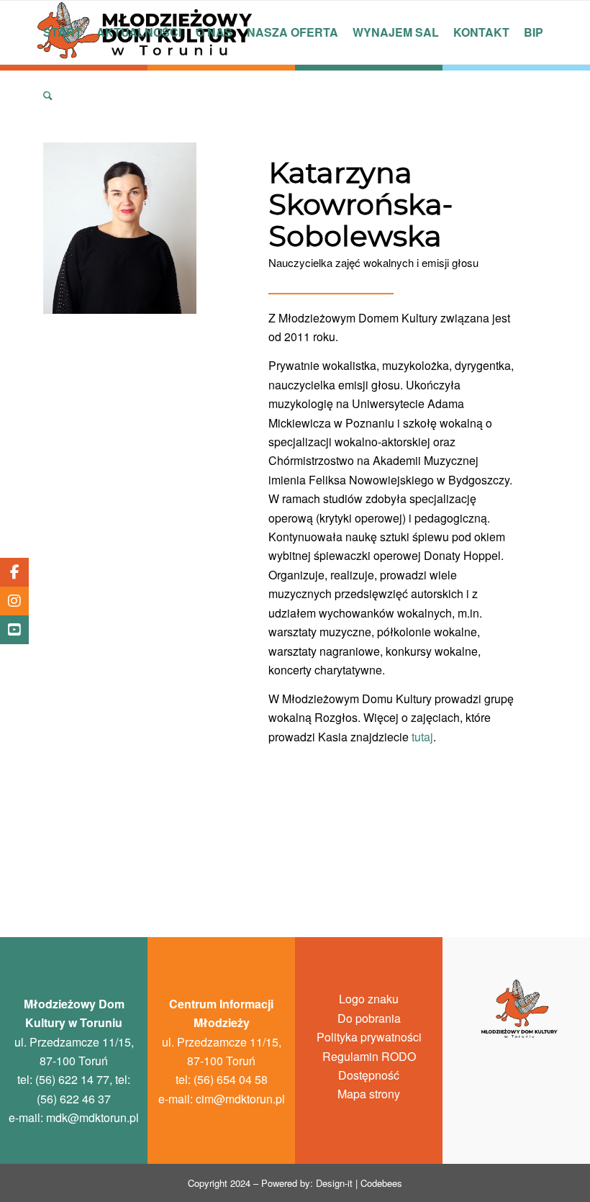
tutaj (422, 736)
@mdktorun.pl (92, 1117)
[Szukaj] (48, 95)
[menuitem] (62, 32)
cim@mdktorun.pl (240, 1098)
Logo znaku (369, 998)
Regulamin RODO (369, 1056)
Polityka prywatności (369, 1037)
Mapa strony (368, 1093)
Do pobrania (369, 1018)
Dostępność (368, 1075)
